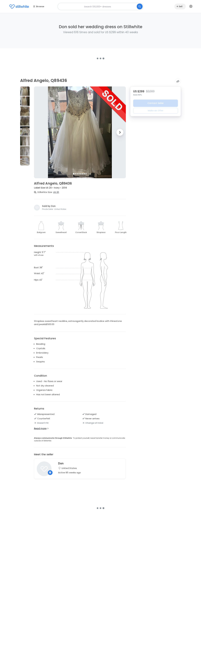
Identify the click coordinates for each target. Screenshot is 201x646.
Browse (40, 6)
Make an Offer (155, 110)
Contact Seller (155, 103)
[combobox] (100, 6)
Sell (180, 6)
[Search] (140, 6)
